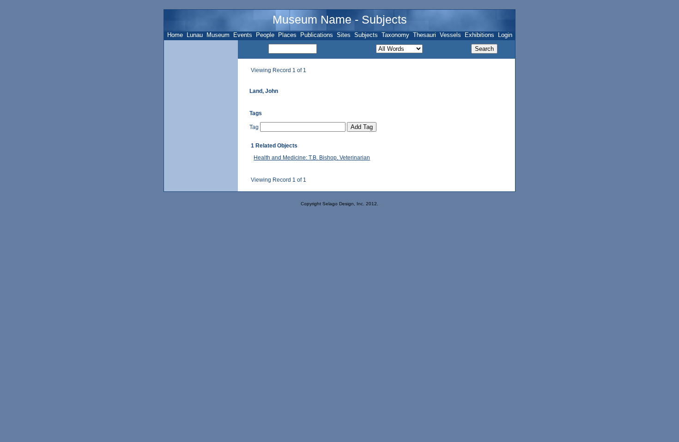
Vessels (450, 34)
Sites (344, 34)
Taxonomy (395, 34)
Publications (316, 34)
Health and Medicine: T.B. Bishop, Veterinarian (312, 157)
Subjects (366, 34)
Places (287, 34)
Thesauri (424, 34)
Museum (218, 34)
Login (505, 34)
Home (175, 34)
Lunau (195, 34)
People (265, 34)
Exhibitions (479, 34)
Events (242, 34)
